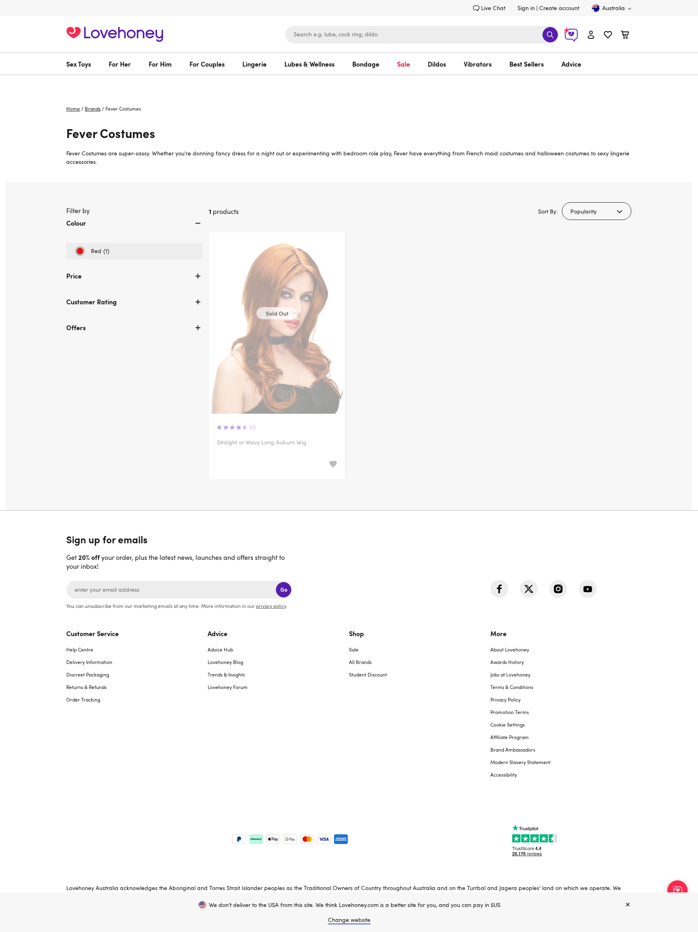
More (498, 633)
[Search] (550, 34)
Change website (349, 920)
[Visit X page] (529, 589)
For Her (120, 63)
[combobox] (422, 35)
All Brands (360, 662)
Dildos (437, 63)
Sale (403, 63)
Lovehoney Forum (228, 687)
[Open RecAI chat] (677, 890)
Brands (93, 108)
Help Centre (79, 649)
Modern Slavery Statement (520, 762)
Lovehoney (349, 83)
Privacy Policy (505, 699)
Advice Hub (220, 649)
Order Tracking (83, 699)
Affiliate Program (509, 737)
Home (73, 108)
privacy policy (271, 606)
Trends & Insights (226, 674)
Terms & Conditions (511, 687)
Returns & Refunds (86, 687)
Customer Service (92, 633)
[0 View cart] (624, 35)
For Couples (207, 63)
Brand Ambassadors (512, 749)
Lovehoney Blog (225, 662)
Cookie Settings (507, 724)
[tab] (134, 229)
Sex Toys (78, 63)
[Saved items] (333, 464)
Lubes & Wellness (309, 63)
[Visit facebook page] (499, 589)
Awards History (507, 662)
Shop (356, 633)
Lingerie (254, 63)
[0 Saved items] (607, 35)
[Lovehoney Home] (114, 33)
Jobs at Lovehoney (510, 674)
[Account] (591, 34)
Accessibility (503, 774)
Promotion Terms (509, 712)
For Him (160, 63)
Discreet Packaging (87, 674)
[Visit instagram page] (558, 589)
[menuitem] (83, 64)
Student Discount (368, 674)
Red (92, 253)
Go (283, 589)
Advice (571, 63)
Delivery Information (89, 662)
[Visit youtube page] (588, 589)
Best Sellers (526, 63)
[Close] (628, 905)
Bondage (365, 63)
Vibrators (478, 63)
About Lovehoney (509, 649)
